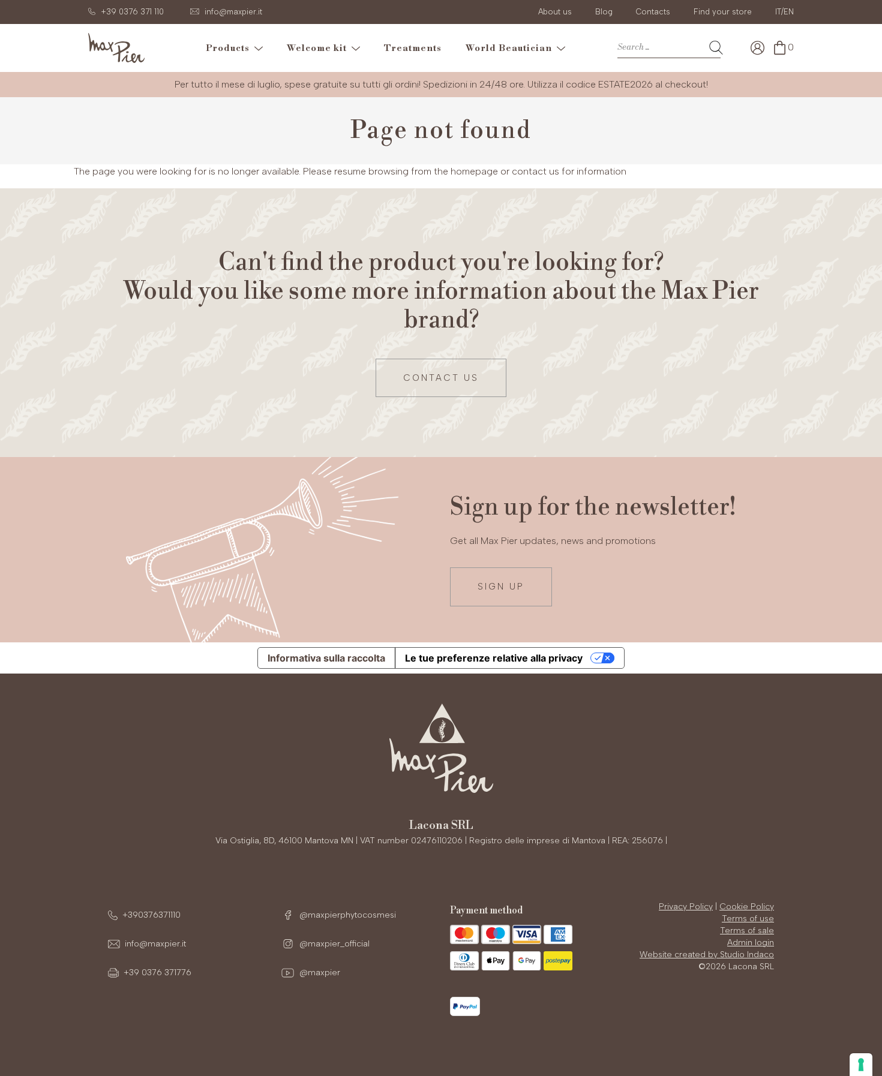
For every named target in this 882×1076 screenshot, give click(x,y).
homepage (474, 171)
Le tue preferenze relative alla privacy (494, 658)
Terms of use (748, 918)
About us (555, 11)
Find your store (723, 11)
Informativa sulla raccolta (326, 658)
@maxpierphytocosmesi (346, 915)
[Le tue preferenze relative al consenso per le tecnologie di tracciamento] (861, 1064)
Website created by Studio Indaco (707, 954)
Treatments (413, 48)
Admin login (750, 942)
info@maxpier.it (155, 944)
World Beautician (511, 48)
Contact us (441, 377)
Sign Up (501, 586)
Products (230, 48)
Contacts (653, 11)
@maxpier (318, 972)
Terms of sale (747, 930)
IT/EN (784, 11)
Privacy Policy (686, 906)
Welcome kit (319, 48)
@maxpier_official (333, 944)
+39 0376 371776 (157, 972)
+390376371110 (151, 915)
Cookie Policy (746, 906)
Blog (604, 11)
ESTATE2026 (625, 84)
